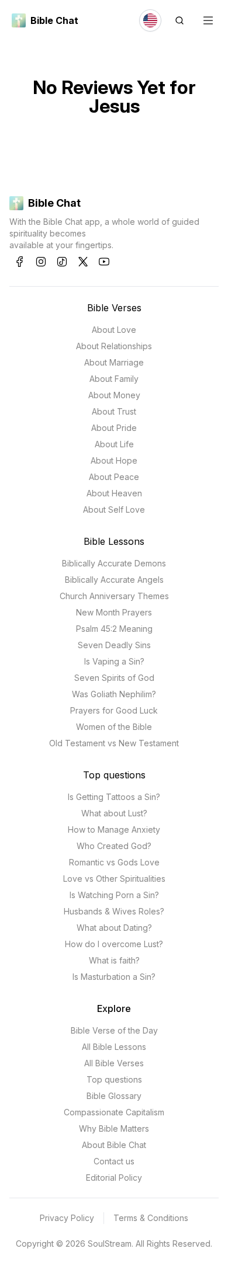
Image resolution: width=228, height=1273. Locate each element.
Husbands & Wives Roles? (114, 911)
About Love (114, 330)
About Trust (114, 411)
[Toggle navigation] (208, 20)
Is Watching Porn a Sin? (114, 895)
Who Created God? (114, 846)
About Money (114, 395)
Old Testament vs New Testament (114, 743)
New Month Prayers (114, 612)
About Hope (114, 460)
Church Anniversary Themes (114, 596)
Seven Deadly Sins (114, 645)
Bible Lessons (114, 541)
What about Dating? (114, 928)
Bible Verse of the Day (114, 1030)
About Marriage (114, 362)
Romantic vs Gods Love (114, 862)
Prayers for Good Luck (114, 710)
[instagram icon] (40, 261)
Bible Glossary (114, 1096)
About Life (114, 444)
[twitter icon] (83, 261)
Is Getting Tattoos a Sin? (114, 797)
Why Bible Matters (114, 1128)
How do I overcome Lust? (114, 944)
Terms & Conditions (150, 1218)
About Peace (114, 477)
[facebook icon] (19, 261)
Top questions (114, 775)
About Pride (114, 428)
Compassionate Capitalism (114, 1112)
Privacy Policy (67, 1218)
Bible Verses (114, 308)
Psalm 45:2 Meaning (114, 629)
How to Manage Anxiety (114, 829)
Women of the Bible (114, 727)
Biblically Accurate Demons (114, 563)
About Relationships (114, 346)
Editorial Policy (114, 1177)
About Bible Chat (114, 1145)
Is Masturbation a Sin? (114, 977)
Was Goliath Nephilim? (114, 694)
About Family (114, 379)
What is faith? (114, 960)
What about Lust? (114, 813)
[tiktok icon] (61, 261)
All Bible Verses (114, 1063)
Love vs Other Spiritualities (114, 879)
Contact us (114, 1161)
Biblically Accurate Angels (114, 580)
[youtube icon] (104, 261)
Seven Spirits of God (114, 678)
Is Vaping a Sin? (114, 661)
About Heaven (114, 493)
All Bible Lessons (114, 1047)
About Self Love (114, 509)
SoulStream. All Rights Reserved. (150, 1243)
